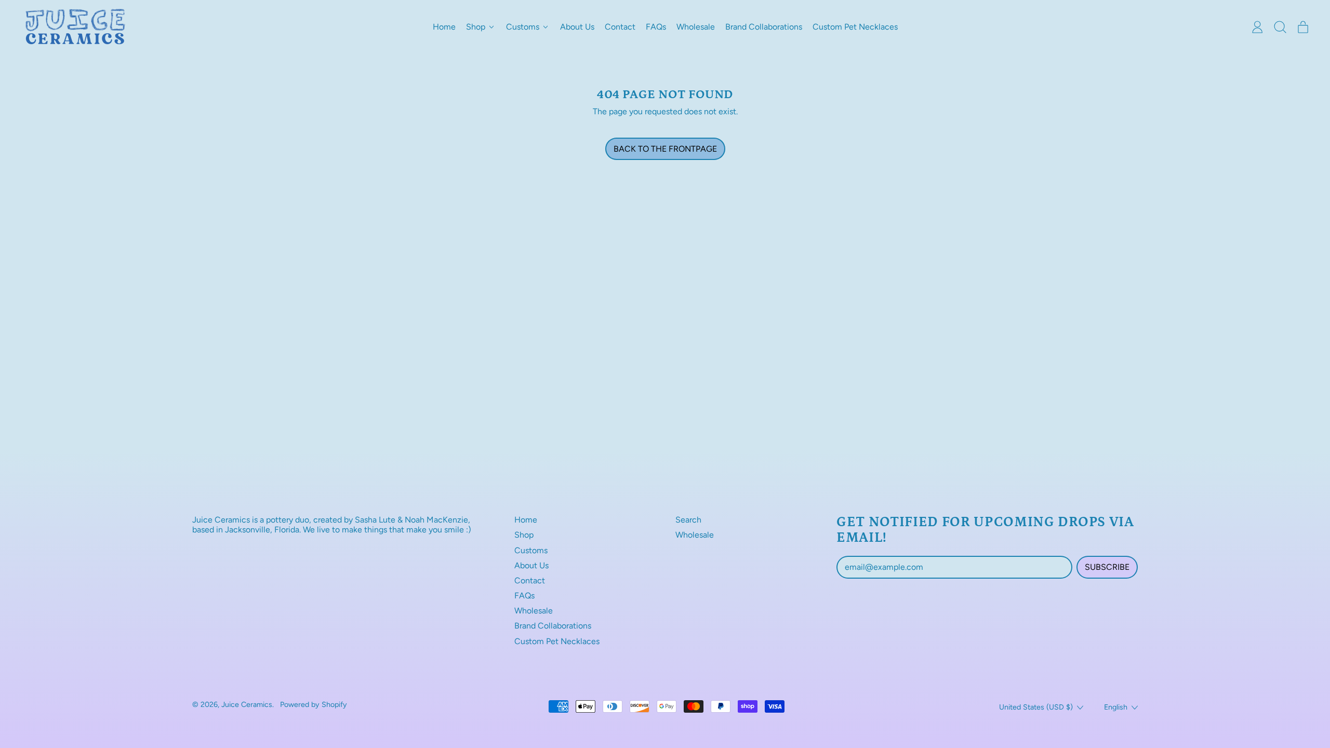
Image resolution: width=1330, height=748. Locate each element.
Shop (524, 535)
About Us (577, 27)
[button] (1280, 27)
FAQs (656, 27)
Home (444, 27)
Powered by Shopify (313, 704)
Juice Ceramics (246, 704)
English (1115, 707)
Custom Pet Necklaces (855, 27)
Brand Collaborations (763, 27)
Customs (531, 550)
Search (688, 520)
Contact (620, 27)
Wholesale (695, 27)
